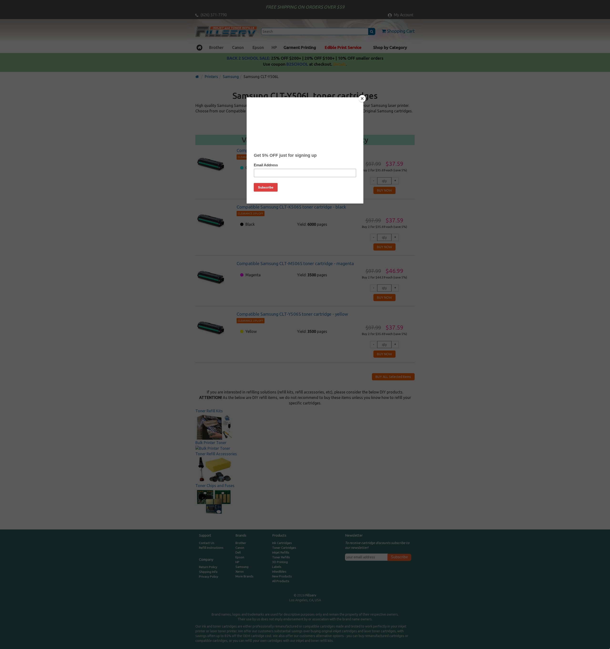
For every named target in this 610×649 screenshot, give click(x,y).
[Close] (362, 98)
